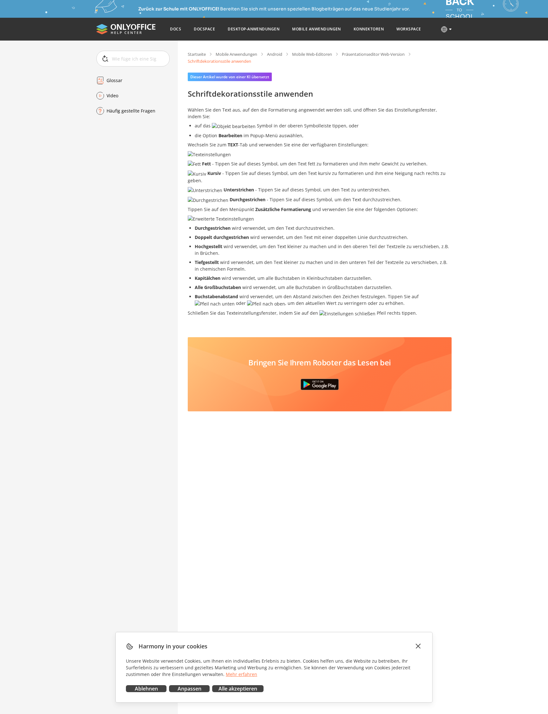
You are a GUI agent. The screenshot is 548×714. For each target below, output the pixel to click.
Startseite (197, 54)
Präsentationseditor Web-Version (373, 54)
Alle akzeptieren (238, 688)
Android (274, 54)
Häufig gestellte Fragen (131, 111)
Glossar (114, 80)
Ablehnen (146, 688)
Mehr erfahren (241, 674)
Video (112, 96)
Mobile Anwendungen (236, 54)
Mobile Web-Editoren (312, 54)
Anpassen (189, 688)
